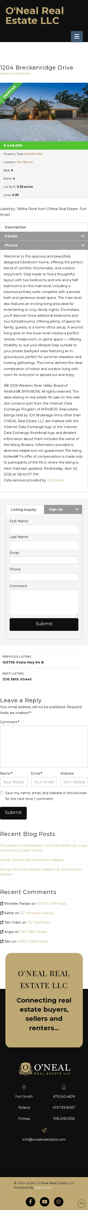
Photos (11, 245)
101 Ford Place (39, 922)
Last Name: (19, 537)
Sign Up (56, 509)
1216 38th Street (17, 676)
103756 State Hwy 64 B (23, 659)
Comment (9, 722)
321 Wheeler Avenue (37, 913)
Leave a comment (15, 73)
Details (11, 236)
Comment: (18, 586)
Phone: (15, 569)
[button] (77, 36)
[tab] (44, 227)
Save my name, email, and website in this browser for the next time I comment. (46, 796)
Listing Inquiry (23, 509)
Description (15, 227)
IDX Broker (56, 480)
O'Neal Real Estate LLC (34, 15)
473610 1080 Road (32, 941)
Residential (33, 154)
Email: (14, 553)
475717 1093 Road (51, 904)
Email (36, 773)
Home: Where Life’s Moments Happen (32, 860)
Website (67, 773)
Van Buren (25, 162)
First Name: (19, 521)
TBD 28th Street (33, 932)
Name (6, 773)
